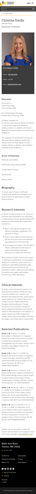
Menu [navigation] (29, 3)
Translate (6, 476)
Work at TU (5, 462)
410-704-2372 (12, 74)
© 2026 (4, 482)
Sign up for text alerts (9, 472)
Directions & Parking (8, 459)
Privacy (20, 459)
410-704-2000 (7, 450)
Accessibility (22, 456)
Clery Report (22, 462)
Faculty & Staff (7, 13)
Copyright (5, 480)
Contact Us (5, 456)
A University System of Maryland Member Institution (18, 490)
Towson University (11, 3)
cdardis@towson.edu (14, 84)
